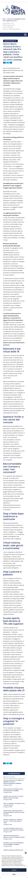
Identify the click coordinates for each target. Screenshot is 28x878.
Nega (14, 874)
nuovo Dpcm (8, 93)
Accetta (14, 870)
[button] (25, 853)
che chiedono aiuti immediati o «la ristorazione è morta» (14, 410)
